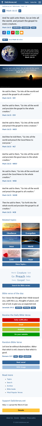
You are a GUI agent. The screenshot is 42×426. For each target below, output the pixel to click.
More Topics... (21, 264)
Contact (23, 418)
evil (21, 356)
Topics (27, 2)
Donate (21, 410)
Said (29, 273)
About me (9, 418)
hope (33, 308)
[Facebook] (4, 33)
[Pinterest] (13, 33)
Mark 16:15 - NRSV (9, 164)
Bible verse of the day (12, 293)
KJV (4, 39)
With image (21, 367)
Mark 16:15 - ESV (9, 115)
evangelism (26, 27)
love (15, 356)
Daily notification (21, 320)
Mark (22, 6)
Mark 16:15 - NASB (9, 195)
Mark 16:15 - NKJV (9, 129)
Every (14, 280)
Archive (10, 386)
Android (21, 329)
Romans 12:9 (7, 356)
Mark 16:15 (6, 28)
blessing (26, 308)
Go (13, 276)
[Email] (22, 33)
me (7, 405)
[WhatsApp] (18, 33)
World (13, 273)
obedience (16, 27)
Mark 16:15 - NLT (9, 147)
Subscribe (33, 2)
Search (9, 383)
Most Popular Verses (15, 393)
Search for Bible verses (21, 286)
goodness (27, 356)
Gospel (21, 280)
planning (18, 308)
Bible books (16, 6)
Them (28, 280)
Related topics (9, 220)
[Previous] (3, 10)
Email (21, 325)
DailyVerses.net (7, 6)
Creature (21, 273)
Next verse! (21, 362)
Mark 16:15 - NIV (9, 98)
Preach (20, 276)
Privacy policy (31, 418)
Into (28, 276)
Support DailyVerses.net (14, 401)
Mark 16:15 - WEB (9, 181)
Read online (16, 40)
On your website (21, 334)
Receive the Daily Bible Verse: (16, 315)
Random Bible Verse (12, 342)
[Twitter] (9, 33)
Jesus (33, 27)
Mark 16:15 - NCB (9, 212)
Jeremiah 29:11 (8, 308)
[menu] (39, 3)
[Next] (19, 10)
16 (26, 6)
